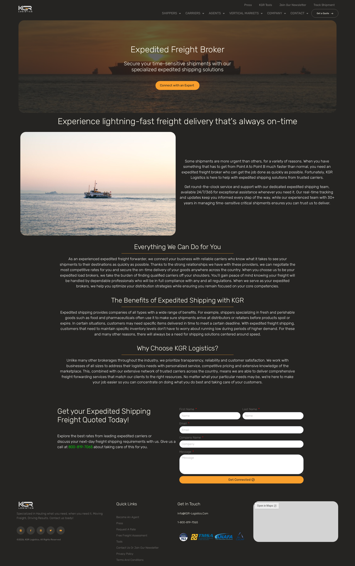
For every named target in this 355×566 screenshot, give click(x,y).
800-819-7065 (80, 447)
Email (183, 423)
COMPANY (274, 13)
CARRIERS (192, 13)
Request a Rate (126, 529)
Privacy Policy (124, 553)
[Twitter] (51, 530)
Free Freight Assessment (131, 535)
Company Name (190, 437)
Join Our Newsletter (292, 5)
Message (185, 452)
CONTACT (297, 13)
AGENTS (215, 13)
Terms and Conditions (129, 560)
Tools (119, 541)
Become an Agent (127, 517)
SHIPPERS (169, 13)
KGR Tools (265, 5)
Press (248, 5)
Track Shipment (324, 5)
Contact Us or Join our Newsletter (137, 547)
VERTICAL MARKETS (244, 13)
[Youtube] (61, 530)
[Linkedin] (41, 530)
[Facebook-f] (31, 530)
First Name (187, 409)
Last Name (250, 409)
